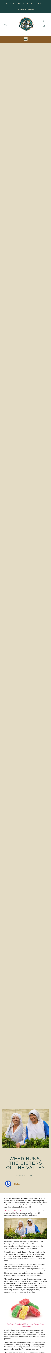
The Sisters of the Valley (13, 1211)
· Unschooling (21, 9)
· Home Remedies (27, 4)
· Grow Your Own (10, 4)
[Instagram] (44, 26)
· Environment (41, 4)
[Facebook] (44, 21)
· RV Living (30, 9)
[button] (5, 25)
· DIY (18, 4)
